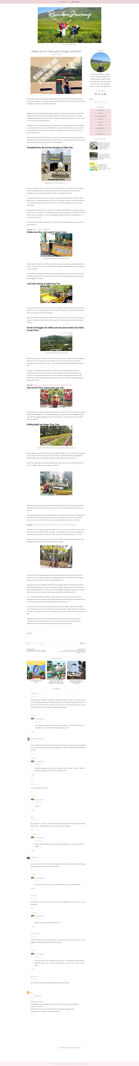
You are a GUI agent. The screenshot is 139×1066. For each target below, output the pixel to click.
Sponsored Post (100, 128)
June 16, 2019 (33, 998)
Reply (33, 732)
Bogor (30, 643)
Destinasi (100, 113)
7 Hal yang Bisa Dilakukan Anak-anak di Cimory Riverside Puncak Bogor (54, 525)
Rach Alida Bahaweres (37, 739)
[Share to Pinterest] (85, 643)
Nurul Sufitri (34, 693)
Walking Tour (100, 134)
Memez (33, 817)
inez (32, 781)
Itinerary (100, 119)
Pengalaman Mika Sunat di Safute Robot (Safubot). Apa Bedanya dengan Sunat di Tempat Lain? (104, 146)
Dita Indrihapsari (39, 719)
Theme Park (41, 643)
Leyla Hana (34, 976)
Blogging (100, 110)
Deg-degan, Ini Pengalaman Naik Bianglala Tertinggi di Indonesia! (52, 385)
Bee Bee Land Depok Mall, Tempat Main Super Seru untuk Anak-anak (104, 167)
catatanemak (34, 857)
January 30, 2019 (38, 721)
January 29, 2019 (34, 784)
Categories (63, 1)
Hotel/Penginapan (100, 116)
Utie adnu (33, 895)
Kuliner (100, 122)
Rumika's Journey (65, 1063)
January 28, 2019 (34, 696)
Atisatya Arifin (35, 933)
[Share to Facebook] (81, 643)
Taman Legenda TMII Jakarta (41, 229)
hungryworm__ (38, 996)
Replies (34, 715)
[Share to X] (83, 643)
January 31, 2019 (34, 979)
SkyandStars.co (83, 1063)
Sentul (35, 643)
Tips (100, 131)
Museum (100, 125)
